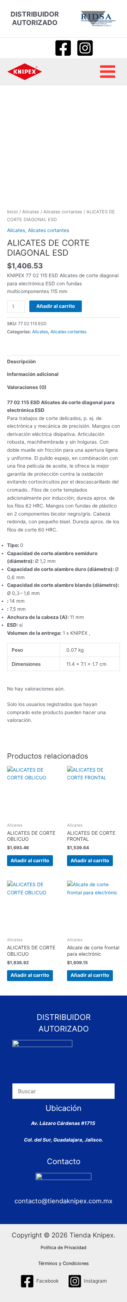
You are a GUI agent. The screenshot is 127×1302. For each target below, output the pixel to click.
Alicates (30, 211)
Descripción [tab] (21, 361)
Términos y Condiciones (63, 1263)
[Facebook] (63, 48)
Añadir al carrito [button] (30, 860)
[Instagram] (85, 48)
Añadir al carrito (55, 306)
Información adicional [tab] (33, 374)
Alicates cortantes (62, 211)
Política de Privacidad (63, 1247)
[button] (40, 48)
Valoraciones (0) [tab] (27, 387)
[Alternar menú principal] (108, 72)
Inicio (12, 211)
